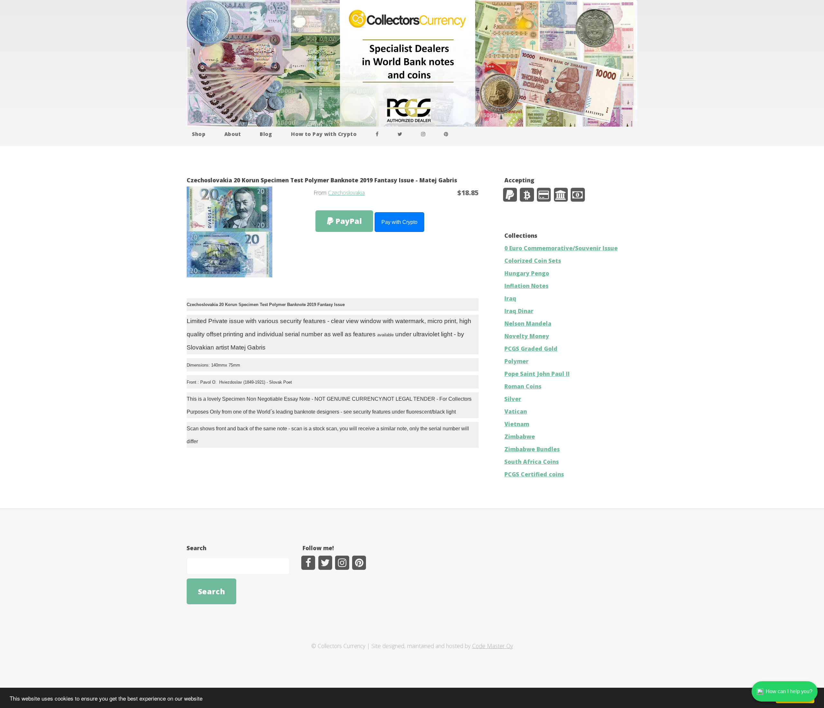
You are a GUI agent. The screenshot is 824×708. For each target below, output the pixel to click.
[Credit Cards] (544, 195)
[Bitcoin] (527, 195)
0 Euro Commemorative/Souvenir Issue (561, 248)
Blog (266, 134)
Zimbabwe (519, 436)
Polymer (516, 361)
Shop (199, 134)
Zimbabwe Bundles (532, 449)
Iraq (510, 298)
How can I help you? (789, 691)
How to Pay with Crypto (324, 134)
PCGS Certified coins (534, 474)
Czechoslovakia (346, 192)
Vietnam (516, 424)
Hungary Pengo (526, 273)
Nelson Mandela (527, 323)
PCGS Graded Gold (530, 348)
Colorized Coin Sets (532, 260)
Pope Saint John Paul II (537, 374)
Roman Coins (522, 386)
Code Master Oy (492, 646)
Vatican (515, 411)
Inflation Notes (526, 286)
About (232, 134)
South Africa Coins (531, 461)
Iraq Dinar (518, 311)
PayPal (347, 221)
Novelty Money (526, 336)
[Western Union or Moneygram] (578, 195)
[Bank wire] (561, 195)
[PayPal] (510, 195)
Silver (512, 399)
